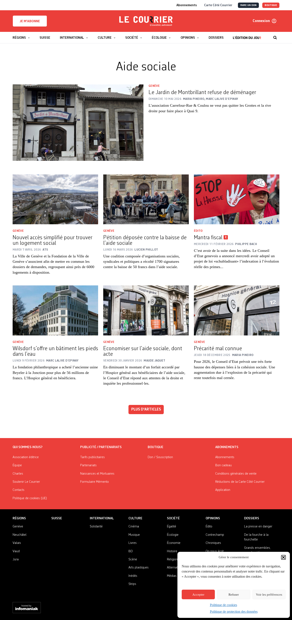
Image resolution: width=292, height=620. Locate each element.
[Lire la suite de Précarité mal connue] (236, 310)
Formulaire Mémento (94, 482)
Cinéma (133, 526)
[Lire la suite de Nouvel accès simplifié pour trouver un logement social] (55, 199)
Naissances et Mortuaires (97, 473)
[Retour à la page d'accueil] (146, 21)
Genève (154, 85)
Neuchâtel (20, 535)
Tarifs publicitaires (92, 457)
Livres (132, 543)
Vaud (16, 551)
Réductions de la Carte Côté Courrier (240, 482)
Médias (172, 576)
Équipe (17, 465)
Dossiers (251, 518)
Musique (134, 535)
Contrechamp (215, 535)
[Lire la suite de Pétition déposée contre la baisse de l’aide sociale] (146, 199)
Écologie (172, 535)
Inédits (132, 576)
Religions (173, 559)
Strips (132, 584)
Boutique (155, 447)
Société (173, 518)
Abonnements (224, 457)
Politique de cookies (223, 605)
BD (130, 551)
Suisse (56, 518)
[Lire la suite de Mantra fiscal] (236, 199)
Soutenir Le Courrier (26, 482)
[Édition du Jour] (247, 35)
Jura (16, 559)
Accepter (198, 594)
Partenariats (88, 465)
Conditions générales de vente (236, 473)
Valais (17, 543)
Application (222, 490)
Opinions (213, 518)
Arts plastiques (138, 567)
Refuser (234, 594)
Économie (173, 543)
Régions (19, 518)
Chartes (18, 473)
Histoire (172, 551)
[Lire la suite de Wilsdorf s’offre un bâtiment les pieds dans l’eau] (55, 310)
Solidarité (96, 526)
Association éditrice (26, 457)
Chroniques (213, 543)
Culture (135, 518)
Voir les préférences (269, 594)
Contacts (18, 490)
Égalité (171, 526)
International (102, 518)
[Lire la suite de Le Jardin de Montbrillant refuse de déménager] (78, 122)
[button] (283, 557)
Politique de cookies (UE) (30, 498)
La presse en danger (258, 526)
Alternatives (175, 567)
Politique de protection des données (234, 611)
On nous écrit (215, 551)
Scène (132, 559)
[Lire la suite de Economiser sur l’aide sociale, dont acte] (146, 310)
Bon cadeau (223, 465)
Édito (198, 230)
